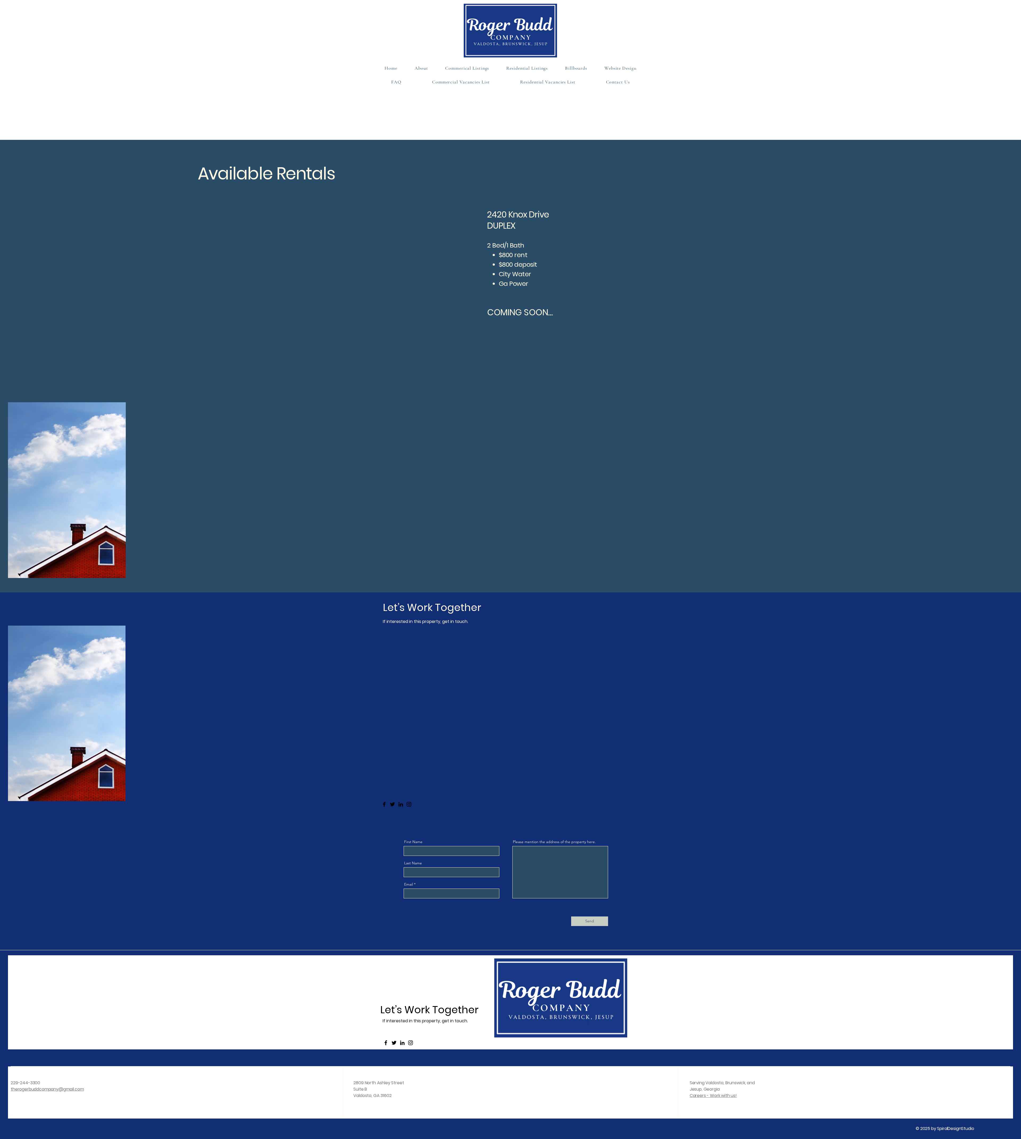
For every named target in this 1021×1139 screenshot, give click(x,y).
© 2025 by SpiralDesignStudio (945, 1128)
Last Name (413, 863)
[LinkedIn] (400, 804)
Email (408, 884)
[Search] (635, 70)
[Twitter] (392, 804)
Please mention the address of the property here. (554, 842)
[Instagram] (409, 804)
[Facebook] (384, 804)
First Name (413, 842)
